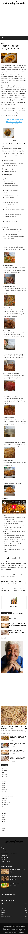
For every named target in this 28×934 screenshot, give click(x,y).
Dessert (4, 783)
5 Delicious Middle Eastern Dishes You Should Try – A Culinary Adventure (20, 590)
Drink (3, 787)
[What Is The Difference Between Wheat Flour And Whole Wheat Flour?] (5, 632)
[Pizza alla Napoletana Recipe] (5, 885)
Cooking (4, 781)
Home (2, 41)
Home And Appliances (7, 796)
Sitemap (3, 859)
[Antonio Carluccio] (14, 3)
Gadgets (4, 791)
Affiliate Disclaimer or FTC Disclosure (10, 853)
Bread (3, 772)
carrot (16, 581)
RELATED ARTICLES (6, 613)
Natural (4, 811)
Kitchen (4, 800)
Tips (3, 826)
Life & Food (5, 804)
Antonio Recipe (6, 50)
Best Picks (4, 768)
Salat (3, 824)
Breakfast (4, 774)
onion (20, 581)
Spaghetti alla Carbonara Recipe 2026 (13, 726)
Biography (4, 770)
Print (15, 140)
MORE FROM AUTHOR (18, 613)
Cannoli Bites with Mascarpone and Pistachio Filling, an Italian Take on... (18, 738)
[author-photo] (14, 604)
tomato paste (22, 583)
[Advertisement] (14, 21)
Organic (4, 813)
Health (3, 794)
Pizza (3, 817)
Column (4, 779)
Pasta (6, 41)
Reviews (4, 819)
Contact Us (4, 855)
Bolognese (7, 581)
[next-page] (5, 638)
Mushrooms (5, 809)
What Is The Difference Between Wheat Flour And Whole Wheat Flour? (16, 632)
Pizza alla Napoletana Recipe (16, 883)
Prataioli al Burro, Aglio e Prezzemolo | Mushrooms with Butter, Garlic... (17, 878)
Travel (3, 828)
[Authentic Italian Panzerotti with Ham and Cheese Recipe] (5, 745)
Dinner (4, 785)
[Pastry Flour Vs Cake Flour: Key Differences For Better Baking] (5, 625)
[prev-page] (2, 638)
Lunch (3, 806)
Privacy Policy (4, 857)
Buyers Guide (5, 776)
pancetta (3, 583)
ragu (12, 583)
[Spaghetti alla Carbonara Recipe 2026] (5, 618)
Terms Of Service (5, 861)
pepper (8, 583)
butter (12, 581)
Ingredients (5, 798)
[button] (2, 38)
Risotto (4, 821)
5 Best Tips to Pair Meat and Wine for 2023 (7, 589)
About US (3, 851)
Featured (4, 789)
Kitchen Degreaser (6, 802)
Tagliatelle (16, 583)
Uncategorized (5, 830)
